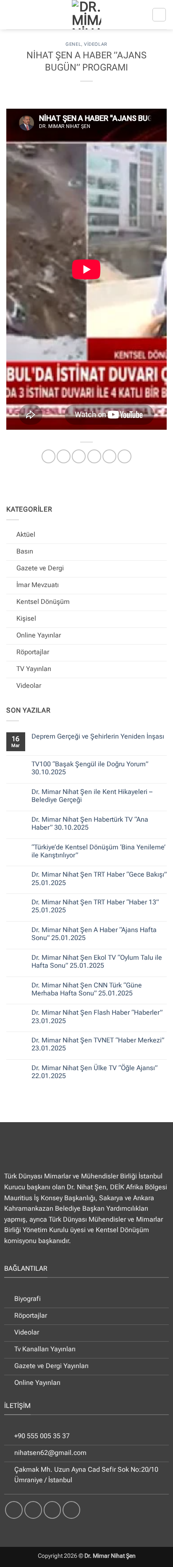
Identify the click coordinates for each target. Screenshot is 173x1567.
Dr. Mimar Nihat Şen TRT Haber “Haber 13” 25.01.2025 (95, 906)
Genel (73, 44)
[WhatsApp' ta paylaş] (48, 456)
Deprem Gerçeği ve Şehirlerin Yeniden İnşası (97, 736)
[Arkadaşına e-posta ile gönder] (94, 456)
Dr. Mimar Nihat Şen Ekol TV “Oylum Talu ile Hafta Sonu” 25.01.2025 (96, 961)
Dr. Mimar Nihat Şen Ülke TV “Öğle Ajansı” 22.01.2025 (94, 1072)
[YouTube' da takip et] (71, 1510)
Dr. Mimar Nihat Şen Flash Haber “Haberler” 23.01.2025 (97, 1016)
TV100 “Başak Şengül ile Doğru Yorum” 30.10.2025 (89, 768)
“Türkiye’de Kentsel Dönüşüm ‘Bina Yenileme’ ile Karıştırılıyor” (98, 851)
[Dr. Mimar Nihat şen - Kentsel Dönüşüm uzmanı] (86, 14)
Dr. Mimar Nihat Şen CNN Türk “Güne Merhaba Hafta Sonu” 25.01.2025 (86, 989)
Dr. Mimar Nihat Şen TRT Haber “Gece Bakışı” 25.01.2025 (99, 878)
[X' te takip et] (52, 1510)
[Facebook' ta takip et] (14, 1510)
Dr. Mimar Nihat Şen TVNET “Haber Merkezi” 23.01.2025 (97, 1044)
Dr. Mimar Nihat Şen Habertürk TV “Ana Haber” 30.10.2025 (89, 823)
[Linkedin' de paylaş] (124, 456)
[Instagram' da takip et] (33, 1510)
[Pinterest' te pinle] (109, 456)
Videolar (95, 44)
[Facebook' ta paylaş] (64, 456)
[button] (159, 14)
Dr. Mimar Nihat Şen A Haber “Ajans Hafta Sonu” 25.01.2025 (94, 934)
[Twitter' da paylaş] (79, 456)
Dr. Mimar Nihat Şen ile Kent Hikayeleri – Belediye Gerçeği (91, 796)
